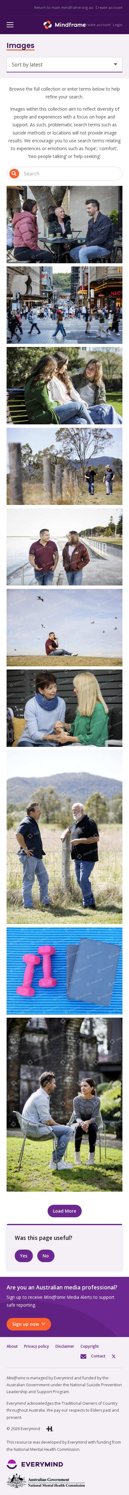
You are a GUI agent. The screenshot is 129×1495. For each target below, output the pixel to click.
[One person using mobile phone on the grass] (64, 627)
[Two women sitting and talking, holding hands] (64, 708)
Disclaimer (64, 1346)
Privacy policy (36, 1346)
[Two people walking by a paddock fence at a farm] (64, 466)
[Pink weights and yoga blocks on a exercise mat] (64, 971)
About (12, 1346)
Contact (98, 1356)
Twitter (117, 1356)
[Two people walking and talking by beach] (64, 547)
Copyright (89, 1346)
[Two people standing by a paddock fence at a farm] (64, 837)
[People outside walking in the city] (64, 305)
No (46, 1256)
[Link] (65, 25)
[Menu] (10, 25)
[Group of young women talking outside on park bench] (64, 385)
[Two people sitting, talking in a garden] (64, 1105)
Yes (23, 1256)
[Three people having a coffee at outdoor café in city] (64, 224)
